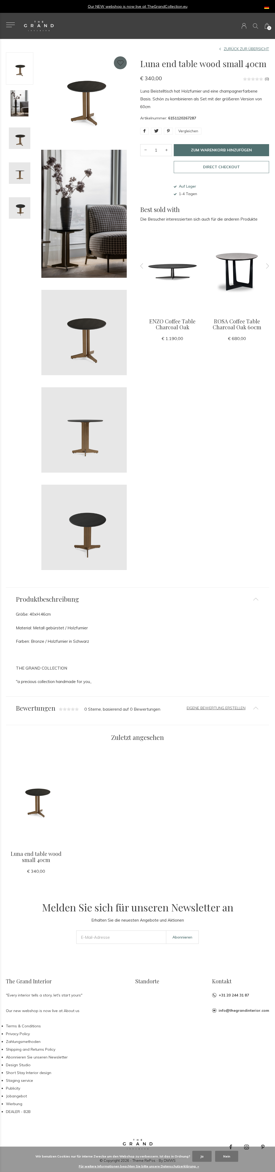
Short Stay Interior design (28, 1072)
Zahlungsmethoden (23, 1041)
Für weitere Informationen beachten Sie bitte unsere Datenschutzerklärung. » (139, 1166)
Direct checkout (221, 167)
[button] (10, 24)
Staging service (19, 1080)
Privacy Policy (18, 1033)
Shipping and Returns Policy (30, 1049)
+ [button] (166, 150)
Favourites (120, 62)
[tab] (137, 599)
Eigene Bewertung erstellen (216, 708)
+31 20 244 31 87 (234, 995)
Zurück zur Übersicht (246, 48)
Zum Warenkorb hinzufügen (221, 150)
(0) (267, 78)
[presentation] (141, 266)
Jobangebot (16, 1096)
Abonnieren (182, 937)
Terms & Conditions (23, 1026)
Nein (226, 1156)
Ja (202, 1156)
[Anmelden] (244, 26)
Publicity (13, 1088)
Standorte (147, 981)
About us (71, 1010)
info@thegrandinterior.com (244, 1010)
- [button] (145, 150)
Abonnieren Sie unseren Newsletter (37, 1057)
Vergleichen (188, 131)
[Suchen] (255, 26)
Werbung (14, 1103)
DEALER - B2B (18, 1111)
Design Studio (18, 1065)
